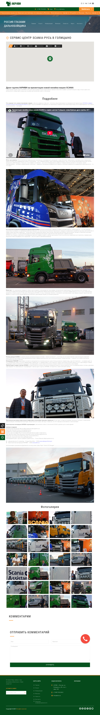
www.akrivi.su (36, 442)
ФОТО (50, 46)
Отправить (50, 665)
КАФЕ (31, 46)
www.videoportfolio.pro (45, 441)
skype (51, 9)
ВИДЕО (59, 46)
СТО (23, 46)
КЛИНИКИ (40, 46)
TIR (17, 46)
